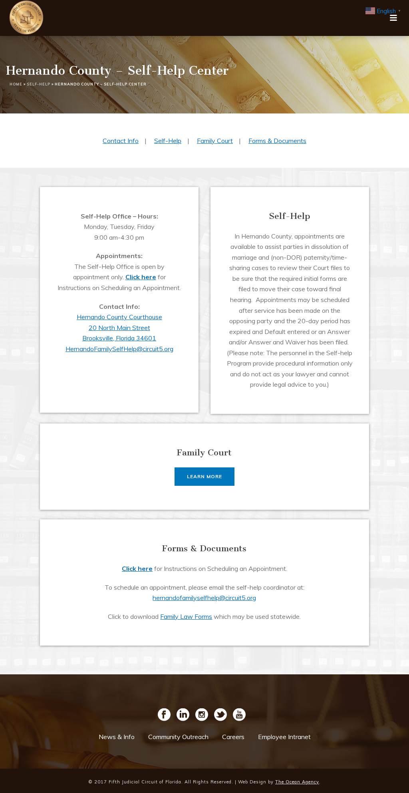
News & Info (117, 737)
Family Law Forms (186, 616)
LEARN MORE (204, 476)
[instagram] (201, 715)
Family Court (215, 141)
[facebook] (164, 715)
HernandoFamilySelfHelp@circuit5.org (119, 349)
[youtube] (239, 715)
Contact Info (121, 141)
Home (16, 84)
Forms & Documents (277, 141)
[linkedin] (183, 715)
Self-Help (38, 84)
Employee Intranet (284, 737)
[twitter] (220, 715)
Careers (233, 737)
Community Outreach (178, 737)
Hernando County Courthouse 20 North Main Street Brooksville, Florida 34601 (119, 327)
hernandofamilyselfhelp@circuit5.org (204, 598)
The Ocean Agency (297, 782)
